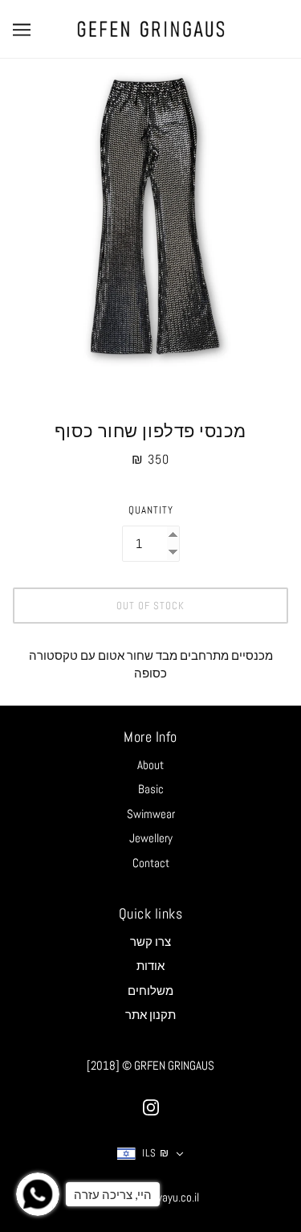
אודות (150, 965)
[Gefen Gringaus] (151, 27)
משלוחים (150, 990)
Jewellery (151, 837)
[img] (151, 1107)
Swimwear (151, 813)
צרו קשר (150, 941)
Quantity (150, 510)
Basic (151, 788)
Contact (150, 862)
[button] (150, 1153)
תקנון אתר (150, 1014)
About (150, 764)
